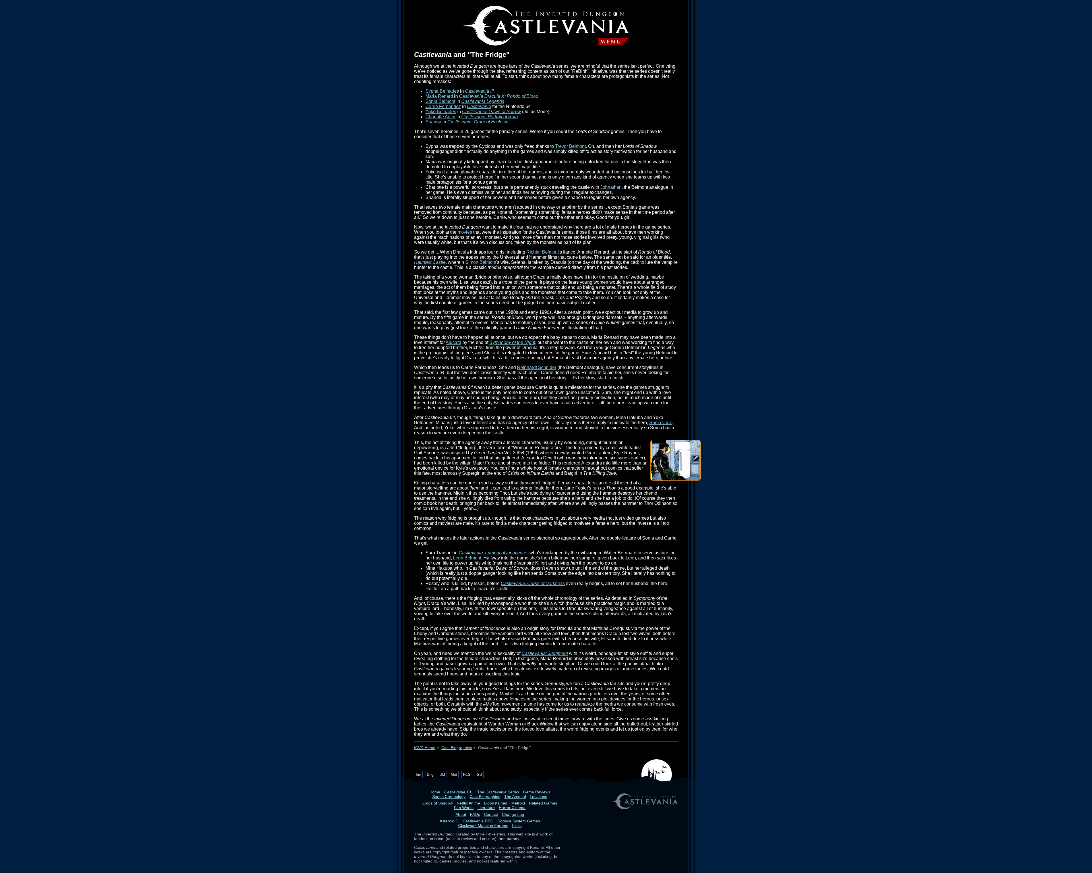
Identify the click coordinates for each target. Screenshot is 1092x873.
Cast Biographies (456, 748)
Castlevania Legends (482, 101)
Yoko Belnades (440, 111)
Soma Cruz (660, 422)
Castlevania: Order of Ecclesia (477, 121)
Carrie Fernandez (443, 106)
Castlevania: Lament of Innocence (493, 552)
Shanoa (433, 121)
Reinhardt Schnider (536, 367)
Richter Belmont (542, 252)
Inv (418, 774)
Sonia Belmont (440, 101)
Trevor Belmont (570, 146)
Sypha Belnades (442, 91)
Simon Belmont (480, 262)
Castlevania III (479, 91)
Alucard (453, 342)
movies (465, 232)
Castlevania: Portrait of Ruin (489, 116)
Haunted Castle (430, 262)
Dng (430, 774)
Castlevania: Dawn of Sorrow (491, 111)
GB (479, 774)
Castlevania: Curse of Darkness (533, 583)
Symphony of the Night (512, 342)
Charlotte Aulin (440, 116)
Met (454, 774)
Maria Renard (439, 96)
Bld (442, 774)
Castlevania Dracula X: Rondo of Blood (498, 96)
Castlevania (479, 106)
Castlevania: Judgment (545, 653)
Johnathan (611, 187)
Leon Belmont (467, 557)
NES (467, 774)
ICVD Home (424, 748)
